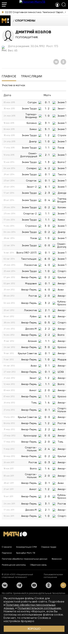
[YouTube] (34, 585)
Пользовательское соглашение (53, 575)
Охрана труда (48, 547)
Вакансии (57, 559)
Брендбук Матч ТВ (25, 553)
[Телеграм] (19, 585)
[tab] (9, 76)
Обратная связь (38, 565)
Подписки (7, 553)
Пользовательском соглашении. (39, 608)
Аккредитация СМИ (26, 547)
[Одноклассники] (63, 62)
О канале (7, 547)
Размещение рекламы (14, 565)
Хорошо (34, 628)
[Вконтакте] (56, 62)
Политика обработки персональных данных (24, 559)
